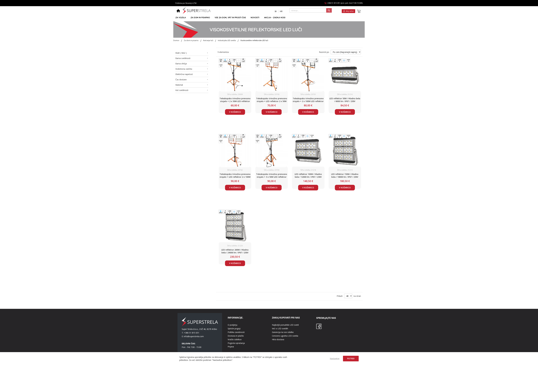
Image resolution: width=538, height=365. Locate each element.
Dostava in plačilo (236, 335)
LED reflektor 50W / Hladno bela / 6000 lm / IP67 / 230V (344, 100)
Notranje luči (208, 40)
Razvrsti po (324, 52)
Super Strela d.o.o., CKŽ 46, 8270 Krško (199, 329)
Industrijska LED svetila (227, 40)
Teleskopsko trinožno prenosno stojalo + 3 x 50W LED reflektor (271, 175)
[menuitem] (180, 17)
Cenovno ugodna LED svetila (285, 335)
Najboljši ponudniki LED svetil (285, 325)
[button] (276, 11)
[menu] (268, 17)
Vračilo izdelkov (235, 339)
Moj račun (350, 11)
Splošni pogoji (234, 328)
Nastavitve (334, 358)
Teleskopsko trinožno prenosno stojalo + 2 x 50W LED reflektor (235, 100)
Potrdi (350, 358)
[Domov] (178, 11)
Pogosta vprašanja (236, 343)
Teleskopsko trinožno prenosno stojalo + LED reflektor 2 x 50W (271, 100)
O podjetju (232, 325)
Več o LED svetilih (280, 328)
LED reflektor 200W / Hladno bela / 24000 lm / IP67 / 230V (235, 251)
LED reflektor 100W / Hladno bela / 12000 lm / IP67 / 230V (308, 175)
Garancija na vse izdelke (283, 332)
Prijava (231, 346)
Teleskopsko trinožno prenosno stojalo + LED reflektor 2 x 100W (235, 175)
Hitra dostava (278, 339)
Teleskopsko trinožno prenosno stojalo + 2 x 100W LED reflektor (308, 100)
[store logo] (197, 10)
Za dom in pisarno (191, 40)
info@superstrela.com (194, 336)
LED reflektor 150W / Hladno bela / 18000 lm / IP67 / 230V (344, 175)
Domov (176, 40)
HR (281, 11)
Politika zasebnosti (236, 332)
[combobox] (311, 10)
